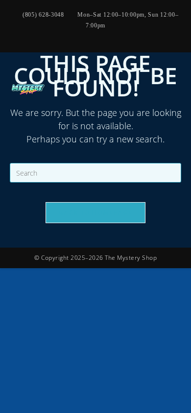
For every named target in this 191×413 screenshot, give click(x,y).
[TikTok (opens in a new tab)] (114, 35)
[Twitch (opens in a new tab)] (126, 35)
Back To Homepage (95, 212)
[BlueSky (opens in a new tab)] (91, 35)
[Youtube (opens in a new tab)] (79, 35)
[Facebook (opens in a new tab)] (56, 35)
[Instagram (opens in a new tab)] (67, 35)
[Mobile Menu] (178, 89)
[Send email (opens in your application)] (103, 35)
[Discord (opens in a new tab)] (136, 35)
